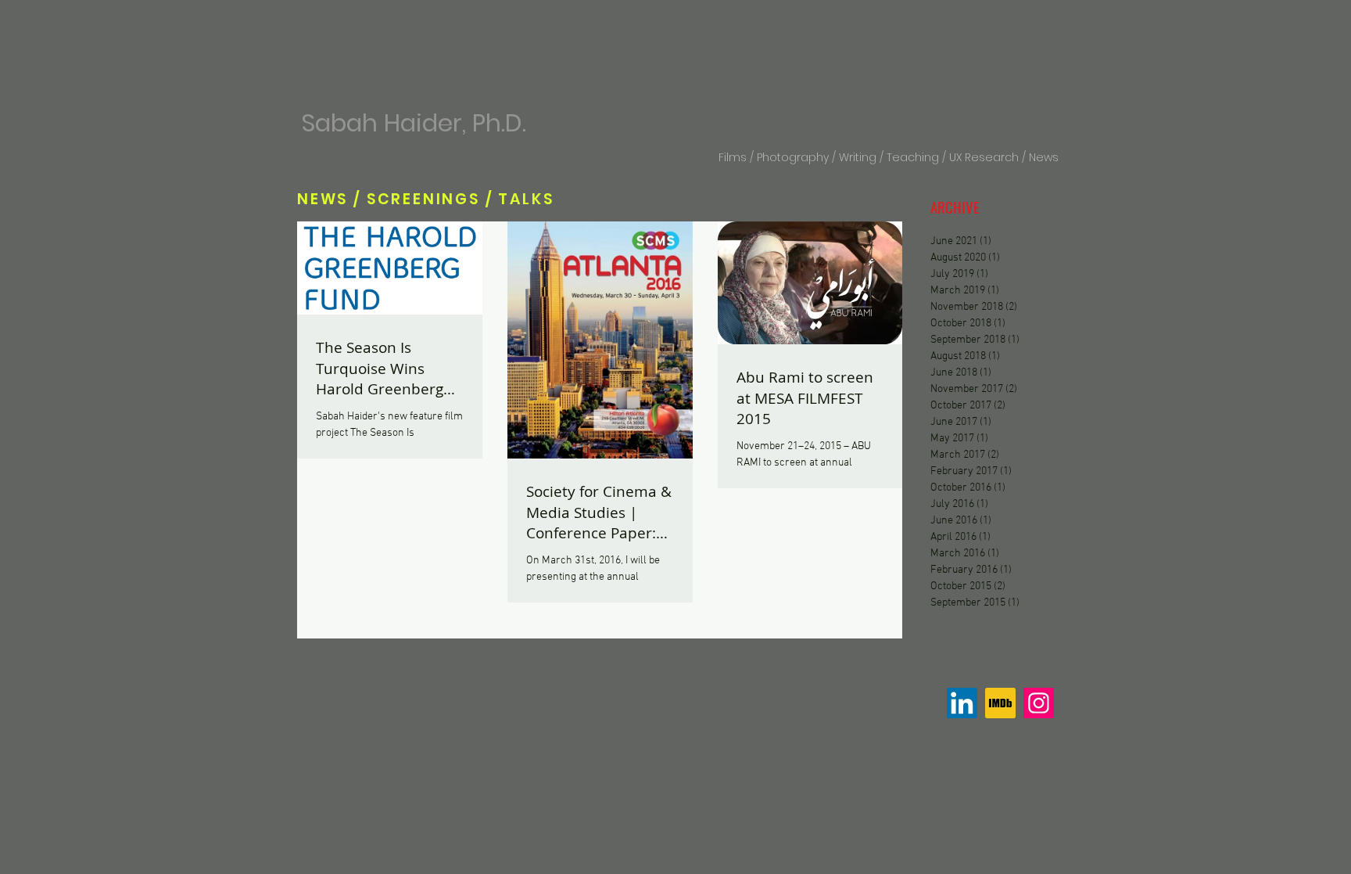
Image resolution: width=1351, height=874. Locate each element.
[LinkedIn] (962, 703)
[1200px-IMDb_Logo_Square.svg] (1000, 703)
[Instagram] (1038, 703)
